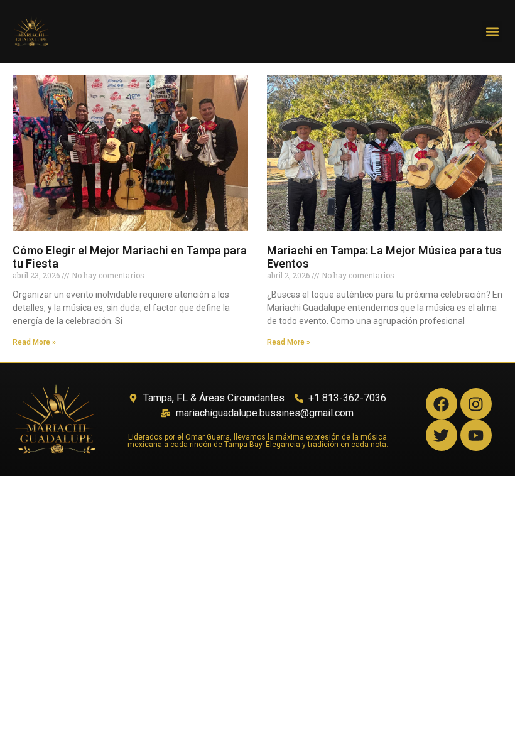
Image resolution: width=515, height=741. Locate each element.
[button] (492, 31)
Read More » (34, 342)
